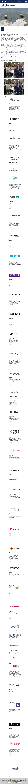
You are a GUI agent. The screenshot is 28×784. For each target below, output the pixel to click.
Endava (11, 104)
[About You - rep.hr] (14, 315)
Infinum (11, 221)
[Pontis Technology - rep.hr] (14, 393)
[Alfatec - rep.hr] (14, 725)
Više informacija (17, 782)
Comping (11, 358)
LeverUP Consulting (13, 631)
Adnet (10, 663)
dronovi (15, 60)
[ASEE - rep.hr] (15, 433)
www (5, 30)
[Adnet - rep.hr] (16, 667)
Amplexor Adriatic (13, 162)
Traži (26, 1)
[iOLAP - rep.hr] (14, 685)
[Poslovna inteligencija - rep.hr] (14, 510)
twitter (7, 30)
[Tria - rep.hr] (14, 530)
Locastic (11, 260)
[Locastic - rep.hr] (14, 256)
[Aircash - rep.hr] (14, 607)
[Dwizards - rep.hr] (18, 706)
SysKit (10, 377)
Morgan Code (12, 299)
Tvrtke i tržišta (3, 6)
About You (11, 318)
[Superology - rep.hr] (14, 334)
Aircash (11, 611)
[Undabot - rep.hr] (14, 179)
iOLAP (10, 689)
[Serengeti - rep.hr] (14, 236)
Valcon (10, 572)
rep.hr (4, 2)
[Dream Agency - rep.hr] (14, 412)
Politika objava (7, 28)
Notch (10, 279)
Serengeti (11, 240)
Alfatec (10, 728)
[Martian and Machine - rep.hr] (14, 744)
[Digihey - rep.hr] (14, 198)
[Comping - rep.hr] (15, 355)
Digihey (11, 201)
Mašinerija (11, 585)
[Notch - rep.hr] (14, 276)
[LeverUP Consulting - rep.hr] (14, 627)
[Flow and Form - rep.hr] (14, 490)
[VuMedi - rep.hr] (14, 471)
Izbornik (20, 2)
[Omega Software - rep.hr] (14, 646)
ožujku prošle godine (12, 52)
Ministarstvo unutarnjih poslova (7, 60)
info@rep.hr (15, 769)
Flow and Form (12, 494)
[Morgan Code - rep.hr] (14, 295)
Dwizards (11, 702)
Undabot (11, 182)
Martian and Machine (14, 748)
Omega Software (13, 650)
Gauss (10, 553)
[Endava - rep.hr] (14, 101)
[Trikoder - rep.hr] (15, 450)
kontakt (10, 30)
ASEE (10, 436)
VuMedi (11, 474)
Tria (10, 533)
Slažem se (9, 782)
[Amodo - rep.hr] (14, 120)
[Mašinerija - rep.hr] (17, 589)
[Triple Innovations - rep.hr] (14, 139)
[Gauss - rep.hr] (14, 549)
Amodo (10, 123)
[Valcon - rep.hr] (14, 568)
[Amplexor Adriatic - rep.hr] (14, 159)
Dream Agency (12, 416)
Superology (12, 338)
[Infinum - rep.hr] (14, 216)
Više (10, 111)
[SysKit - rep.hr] (14, 374)
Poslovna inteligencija (14, 513)
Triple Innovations (13, 143)
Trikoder (11, 455)
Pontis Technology (13, 396)
